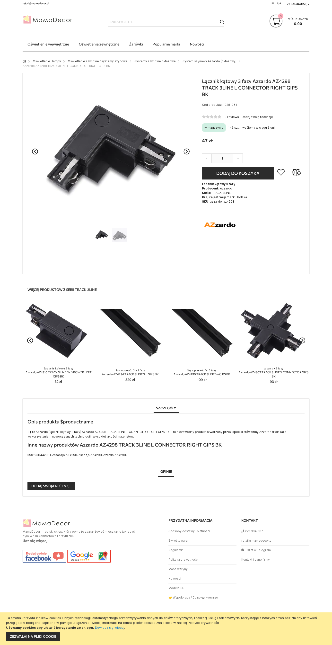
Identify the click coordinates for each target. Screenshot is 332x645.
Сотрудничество (205, 597)
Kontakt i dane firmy (255, 559)
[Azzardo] (220, 242)
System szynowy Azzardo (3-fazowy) (209, 61)
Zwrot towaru (178, 540)
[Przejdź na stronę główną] (24, 61)
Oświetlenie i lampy (47, 61)
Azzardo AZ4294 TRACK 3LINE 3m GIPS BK (130, 372)
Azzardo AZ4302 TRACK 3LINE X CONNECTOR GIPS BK (273, 372)
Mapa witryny (178, 569)
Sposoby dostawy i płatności (189, 531)
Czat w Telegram (259, 550)
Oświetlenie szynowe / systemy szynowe (98, 61)
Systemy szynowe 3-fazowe (155, 61)
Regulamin (175, 550)
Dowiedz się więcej (109, 627)
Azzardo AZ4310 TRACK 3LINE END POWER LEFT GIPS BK (59, 372)
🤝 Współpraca (179, 597)
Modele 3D (176, 588)
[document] (166, 628)
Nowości (174, 578)
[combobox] (166, 22)
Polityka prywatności (183, 559)
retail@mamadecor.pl (256, 540)
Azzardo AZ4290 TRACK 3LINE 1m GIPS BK (202, 372)
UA (279, 3)
